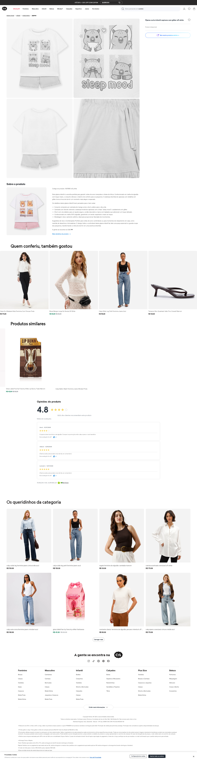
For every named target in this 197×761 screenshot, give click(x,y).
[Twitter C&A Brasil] (103, 661)
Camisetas (48, 674)
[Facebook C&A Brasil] (108, 661)
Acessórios (173, 691)
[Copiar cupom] (119, 2)
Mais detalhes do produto (61, 234)
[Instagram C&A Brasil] (88, 661)
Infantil (44, 9)
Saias (20, 687)
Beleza (52, 9)
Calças (20, 678)
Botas (108, 674)
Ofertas (15, 9)
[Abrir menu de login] (184, 9)
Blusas (20, 674)
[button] (150, 8)
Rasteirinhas (110, 683)
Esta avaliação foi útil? (46, 437)
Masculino (35, 9)
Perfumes (172, 674)
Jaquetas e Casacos (51, 695)
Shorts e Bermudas (82, 687)
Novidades (95, 9)
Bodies (78, 674)
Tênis (108, 691)
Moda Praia (21, 695)
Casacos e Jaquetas (144, 683)
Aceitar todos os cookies (157, 756)
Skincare (172, 683)
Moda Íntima (22, 699)
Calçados (69, 9)
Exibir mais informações (97, 707)
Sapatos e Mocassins (113, 678)
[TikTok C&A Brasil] (93, 661)
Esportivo (79, 9)
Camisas (47, 678)
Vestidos (21, 683)
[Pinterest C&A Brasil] (98, 661)
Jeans (87, 9)
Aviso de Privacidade (95, 757)
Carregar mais (98, 639)
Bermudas (48, 683)
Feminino (26, 9)
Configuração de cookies (138, 756)
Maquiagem (173, 678)
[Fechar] (193, 756)
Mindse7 (60, 9)
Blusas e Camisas (143, 678)
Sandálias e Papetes (113, 687)
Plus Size (142, 670)
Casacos (21, 691)
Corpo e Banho (174, 687)
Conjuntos (79, 678)
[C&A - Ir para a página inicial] (4, 9)
